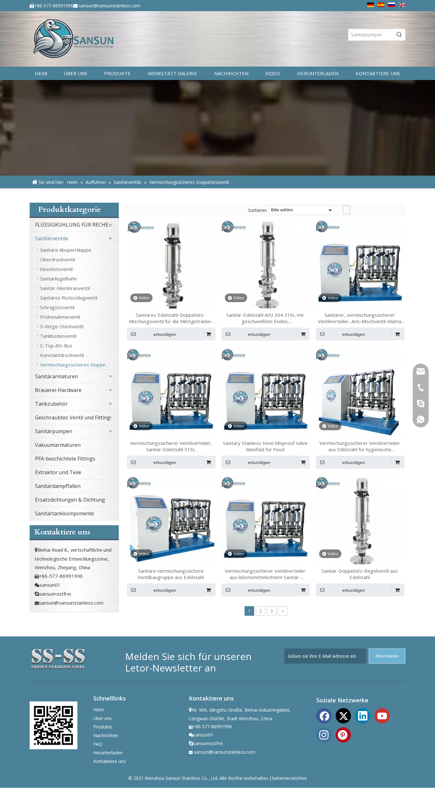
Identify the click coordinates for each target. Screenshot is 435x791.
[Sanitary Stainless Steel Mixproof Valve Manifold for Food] (265, 392)
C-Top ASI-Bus (56, 345)
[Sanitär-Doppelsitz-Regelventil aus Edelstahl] (359, 520)
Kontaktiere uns (109, 761)
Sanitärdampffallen (58, 486)
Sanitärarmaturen (56, 376)
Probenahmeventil (60, 317)
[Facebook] (324, 715)
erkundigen (164, 334)
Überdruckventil (57, 259)
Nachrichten (105, 735)
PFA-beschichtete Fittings (65, 458)
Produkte (102, 727)
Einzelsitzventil (56, 269)
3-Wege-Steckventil (61, 326)
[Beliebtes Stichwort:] (399, 34)
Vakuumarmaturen (58, 444)
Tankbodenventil (58, 336)
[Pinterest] (343, 734)
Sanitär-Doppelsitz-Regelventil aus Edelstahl (360, 574)
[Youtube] (382, 715)
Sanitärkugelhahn (58, 278)
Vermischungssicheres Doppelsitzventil (79, 364)
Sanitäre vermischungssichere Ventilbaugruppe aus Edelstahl (171, 574)
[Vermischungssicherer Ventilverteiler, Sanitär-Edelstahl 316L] (171, 392)
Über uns (102, 718)
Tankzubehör (51, 403)
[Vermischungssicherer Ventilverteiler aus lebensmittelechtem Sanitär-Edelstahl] (265, 520)
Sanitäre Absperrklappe (65, 250)
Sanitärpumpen (53, 431)
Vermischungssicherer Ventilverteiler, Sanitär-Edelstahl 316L (171, 446)
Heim (98, 710)
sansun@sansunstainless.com (109, 6)
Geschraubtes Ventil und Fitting (72, 417)
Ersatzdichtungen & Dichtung (70, 499)
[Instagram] (324, 734)
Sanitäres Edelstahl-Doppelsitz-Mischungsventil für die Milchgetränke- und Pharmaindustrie (171, 318)
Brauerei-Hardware (58, 390)
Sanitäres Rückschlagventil (68, 297)
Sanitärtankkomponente (64, 513)
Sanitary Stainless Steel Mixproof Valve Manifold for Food (265, 446)
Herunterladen (108, 753)
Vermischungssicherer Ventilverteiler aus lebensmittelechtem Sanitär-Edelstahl (265, 574)
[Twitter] (343, 715)
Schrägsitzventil (57, 307)
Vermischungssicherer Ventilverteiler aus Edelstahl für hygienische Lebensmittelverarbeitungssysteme (359, 446)
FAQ (97, 744)
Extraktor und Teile (58, 472)
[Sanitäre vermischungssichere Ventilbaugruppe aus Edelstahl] (171, 520)
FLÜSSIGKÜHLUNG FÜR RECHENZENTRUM (76, 224)
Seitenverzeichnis (289, 778)
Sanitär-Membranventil (65, 288)
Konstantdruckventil (62, 355)
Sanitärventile (51, 238)
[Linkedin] (362, 715)
